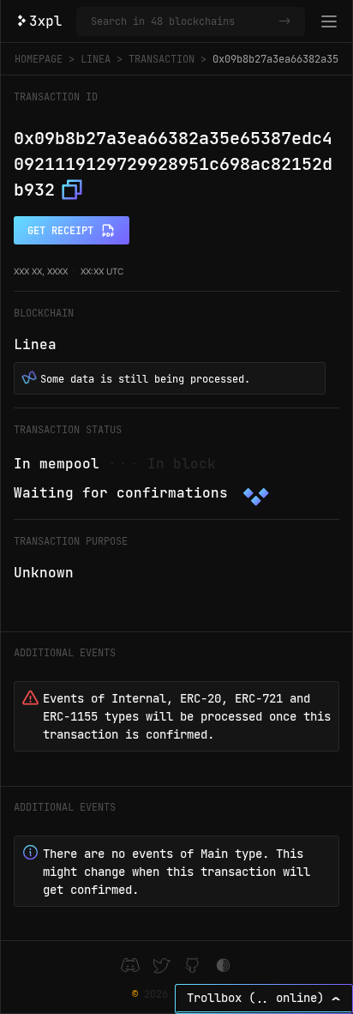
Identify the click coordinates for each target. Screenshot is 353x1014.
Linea (96, 59)
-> (284, 21)
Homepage (39, 59)
